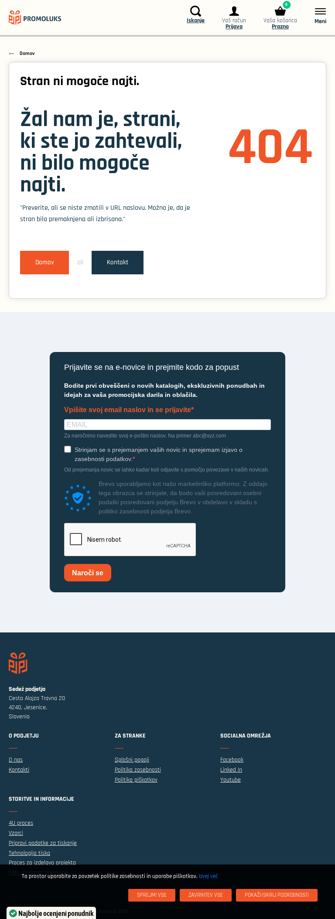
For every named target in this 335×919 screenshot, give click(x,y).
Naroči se (87, 573)
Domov (44, 262)
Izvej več (208, 876)
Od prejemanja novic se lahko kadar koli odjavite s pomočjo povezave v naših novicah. (166, 469)
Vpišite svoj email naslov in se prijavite (127, 410)
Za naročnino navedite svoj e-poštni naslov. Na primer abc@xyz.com (145, 435)
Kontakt (117, 262)
